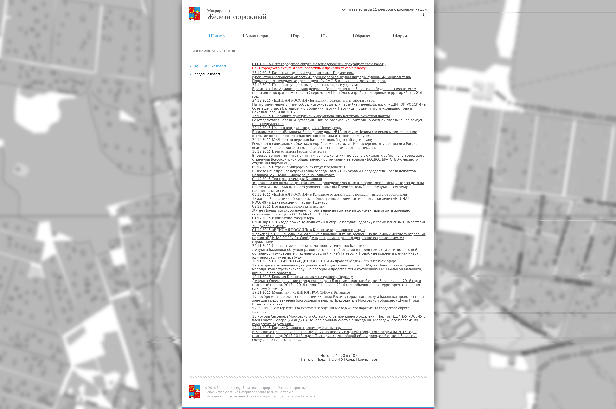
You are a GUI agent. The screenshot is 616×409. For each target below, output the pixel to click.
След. (350, 359)
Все (374, 359)
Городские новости (208, 74)
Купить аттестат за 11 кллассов (367, 9)
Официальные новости (211, 66)
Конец (363, 359)
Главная (195, 51)
